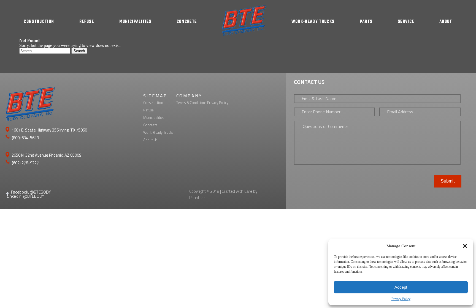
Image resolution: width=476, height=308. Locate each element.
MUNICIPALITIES (135, 21)
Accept (400, 287)
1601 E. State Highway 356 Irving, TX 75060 (49, 130)
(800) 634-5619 (25, 138)
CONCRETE (187, 21)
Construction (153, 102)
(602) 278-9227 (25, 163)
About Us (150, 140)
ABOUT (445, 21)
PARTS (366, 21)
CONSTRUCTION (39, 21)
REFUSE (86, 21)
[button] (465, 246)
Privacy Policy (400, 299)
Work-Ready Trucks (158, 132)
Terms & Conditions (191, 102)
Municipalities (153, 117)
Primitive (197, 197)
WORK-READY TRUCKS (313, 21)
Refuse (148, 110)
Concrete (150, 125)
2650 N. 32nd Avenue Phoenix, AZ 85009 (46, 155)
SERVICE (406, 21)
